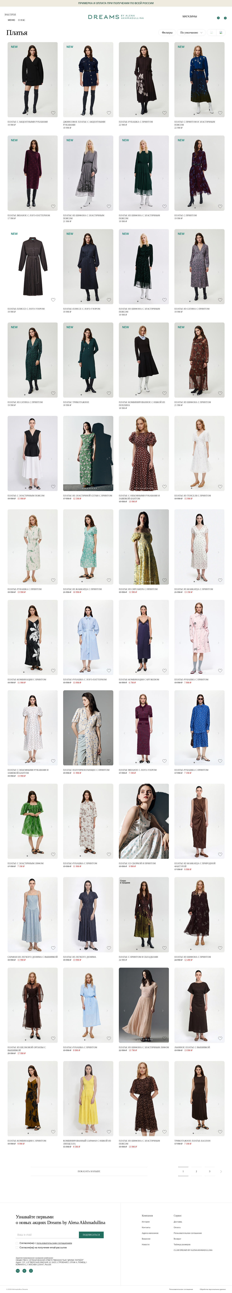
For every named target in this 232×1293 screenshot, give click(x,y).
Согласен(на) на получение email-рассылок (43, 1247)
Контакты (146, 1227)
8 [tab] (93, 114)
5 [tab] (34, 114)
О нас (21, 20)
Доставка (178, 1222)
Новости (145, 1244)
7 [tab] (146, 114)
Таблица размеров (182, 1244)
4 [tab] (32, 114)
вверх (202, 1283)
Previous (12, 84)
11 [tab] (207, 301)
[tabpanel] (33, 79)
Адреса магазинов (150, 1233)
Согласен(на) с (46, 1243)
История (146, 1222)
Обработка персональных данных (213, 1289)
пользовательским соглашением (54, 1243)
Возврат (177, 1239)
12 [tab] (209, 301)
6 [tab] (36, 114)
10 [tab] (205, 301)
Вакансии (146, 1239)
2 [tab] (29, 114)
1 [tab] (27, 114)
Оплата (177, 1227)
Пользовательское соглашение (188, 1233)
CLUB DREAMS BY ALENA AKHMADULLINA (193, 1250)
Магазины (190, 16)
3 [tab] (139, 114)
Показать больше (89, 1171)
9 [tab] (95, 114)
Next (53, 84)
